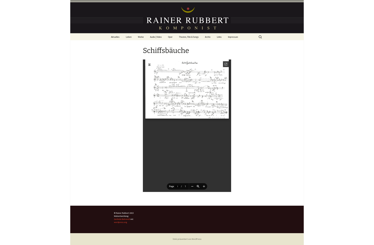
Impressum (233, 37)
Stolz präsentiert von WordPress (187, 239)
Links (219, 37)
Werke (141, 37)
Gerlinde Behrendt (122, 219)
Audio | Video (156, 37)
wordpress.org (120, 222)
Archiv (208, 37)
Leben (129, 37)
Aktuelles (115, 37)
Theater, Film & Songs (189, 37)
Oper (170, 37)
